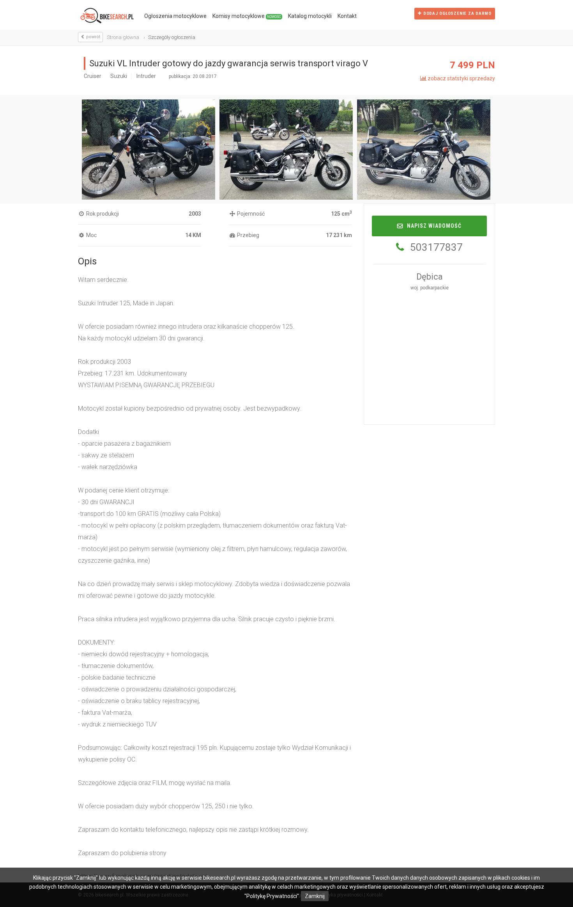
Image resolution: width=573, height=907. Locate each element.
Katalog (310, 16)
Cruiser (92, 76)
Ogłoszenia (175, 16)
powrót (92, 36)
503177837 (436, 247)
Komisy (246, 16)
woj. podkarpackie (429, 288)
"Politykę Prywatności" (271, 896)
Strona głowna (123, 37)
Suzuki (118, 76)
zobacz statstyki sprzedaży (460, 78)
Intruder (146, 76)
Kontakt (347, 16)
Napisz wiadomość (434, 226)
